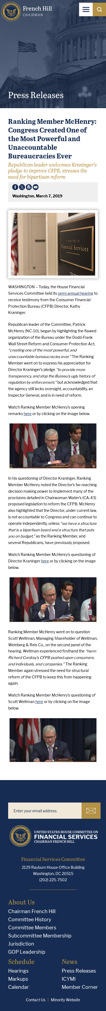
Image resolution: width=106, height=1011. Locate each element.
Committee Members (32, 927)
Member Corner (80, 987)
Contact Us (35, 999)
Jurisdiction (21, 944)
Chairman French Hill (31, 911)
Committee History (29, 919)
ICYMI (69, 979)
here (28, 413)
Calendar (18, 987)
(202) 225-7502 (53, 879)
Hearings (18, 971)
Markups (18, 979)
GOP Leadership (26, 952)
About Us (21, 901)
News (69, 961)
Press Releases (79, 971)
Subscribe (91, 811)
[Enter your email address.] (45, 811)
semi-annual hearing (75, 293)
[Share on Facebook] (15, 188)
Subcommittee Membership (39, 936)
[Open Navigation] (86, 9)
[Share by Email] (36, 188)
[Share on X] (22, 188)
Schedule (21, 961)
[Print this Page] (29, 188)
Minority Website (65, 999)
